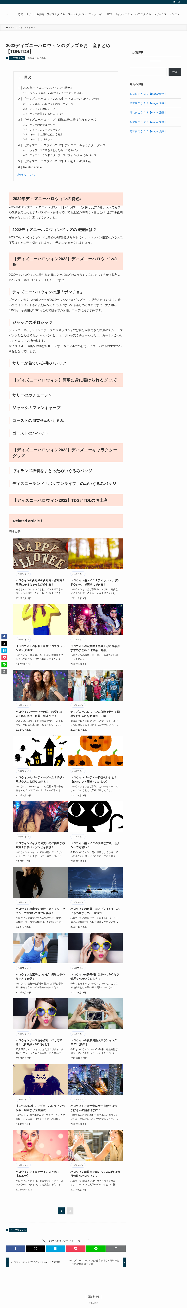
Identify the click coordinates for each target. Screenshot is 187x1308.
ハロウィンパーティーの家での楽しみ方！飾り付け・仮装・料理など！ (39, 713)
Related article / (33, 167)
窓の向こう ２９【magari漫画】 (148, 103)
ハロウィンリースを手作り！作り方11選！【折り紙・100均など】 (39, 1042)
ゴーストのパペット (41, 139)
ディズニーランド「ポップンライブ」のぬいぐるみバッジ (63, 155)
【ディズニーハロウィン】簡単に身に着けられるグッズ (59, 119)
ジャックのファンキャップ (45, 129)
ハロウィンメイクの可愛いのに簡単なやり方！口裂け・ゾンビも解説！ (40, 845)
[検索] (178, 2)
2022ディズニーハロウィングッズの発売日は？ (57, 92)
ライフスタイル (17, 58)
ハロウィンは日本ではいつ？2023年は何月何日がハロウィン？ (95, 1173)
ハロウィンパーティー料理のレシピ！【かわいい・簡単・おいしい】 (93, 779)
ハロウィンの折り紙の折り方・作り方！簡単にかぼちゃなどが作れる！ (40, 582)
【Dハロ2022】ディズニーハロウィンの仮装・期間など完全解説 (40, 1108)
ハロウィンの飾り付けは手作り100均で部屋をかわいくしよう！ (94, 976)
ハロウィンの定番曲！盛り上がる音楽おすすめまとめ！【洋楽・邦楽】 (95, 648)
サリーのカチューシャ (42, 124)
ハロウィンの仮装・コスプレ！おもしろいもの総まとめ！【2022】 (95, 911)
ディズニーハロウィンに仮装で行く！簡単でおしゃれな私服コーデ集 (95, 713)
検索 (174, 71)
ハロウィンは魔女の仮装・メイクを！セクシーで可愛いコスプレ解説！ (40, 911)
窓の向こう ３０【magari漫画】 (148, 93)
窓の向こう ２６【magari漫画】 (148, 131)
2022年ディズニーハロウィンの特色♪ (47, 87)
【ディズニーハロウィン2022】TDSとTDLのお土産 (57, 161)
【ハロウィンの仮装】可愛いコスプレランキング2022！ (40, 648)
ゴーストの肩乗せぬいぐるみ (46, 134)
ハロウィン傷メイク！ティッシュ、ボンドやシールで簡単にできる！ (95, 582)
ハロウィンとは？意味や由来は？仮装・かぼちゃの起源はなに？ (95, 1108)
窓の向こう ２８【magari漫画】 (148, 112)
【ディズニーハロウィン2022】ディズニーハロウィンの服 (61, 98)
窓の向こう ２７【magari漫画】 (148, 121)
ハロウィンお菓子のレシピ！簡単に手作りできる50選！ (40, 976)
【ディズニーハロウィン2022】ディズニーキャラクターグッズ (64, 145)
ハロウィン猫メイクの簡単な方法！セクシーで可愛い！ (95, 845)
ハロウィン (23, 573)
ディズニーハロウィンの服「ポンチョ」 (53, 103)
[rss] (174, 2)
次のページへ (26, 174)
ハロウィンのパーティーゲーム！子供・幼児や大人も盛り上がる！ (40, 779)
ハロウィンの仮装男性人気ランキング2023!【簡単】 (93, 1042)
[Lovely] (7, 14)
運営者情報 (94, 1296)
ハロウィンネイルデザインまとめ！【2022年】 (38, 1173)
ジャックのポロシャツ (42, 108)
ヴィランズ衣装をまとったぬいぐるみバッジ (55, 150)
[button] (15, 1248)
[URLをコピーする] (116, 1248)
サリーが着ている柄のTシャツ (47, 113)
